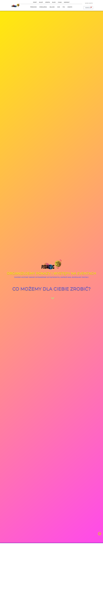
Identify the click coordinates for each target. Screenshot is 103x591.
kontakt (66, 2)
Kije (58, 7)
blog (54, 2)
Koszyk (70, 7)
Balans (52, 7)
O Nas (60, 2)
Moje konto (89, 3)
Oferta (47, 2)
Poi (64, 7)
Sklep (41, 2)
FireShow (33, 7)
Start (35, 2)
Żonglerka (43, 7)
